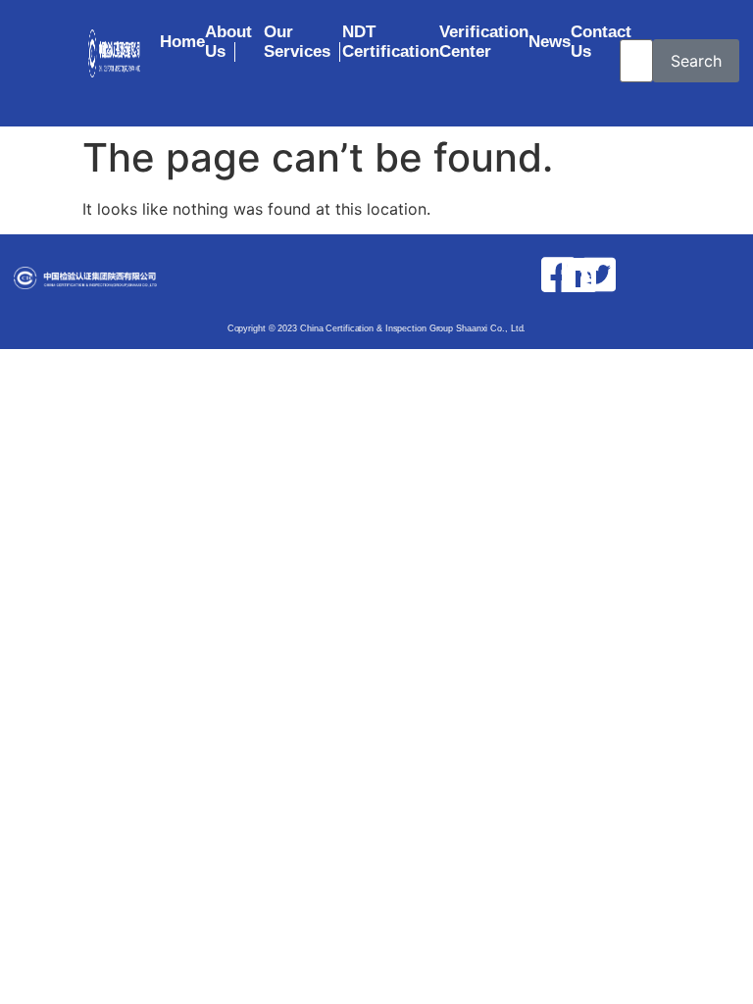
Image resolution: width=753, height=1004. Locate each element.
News (549, 41)
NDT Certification (390, 42)
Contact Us (601, 42)
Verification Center (483, 42)
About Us (228, 42)
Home (182, 41)
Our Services (297, 42)
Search (696, 61)
